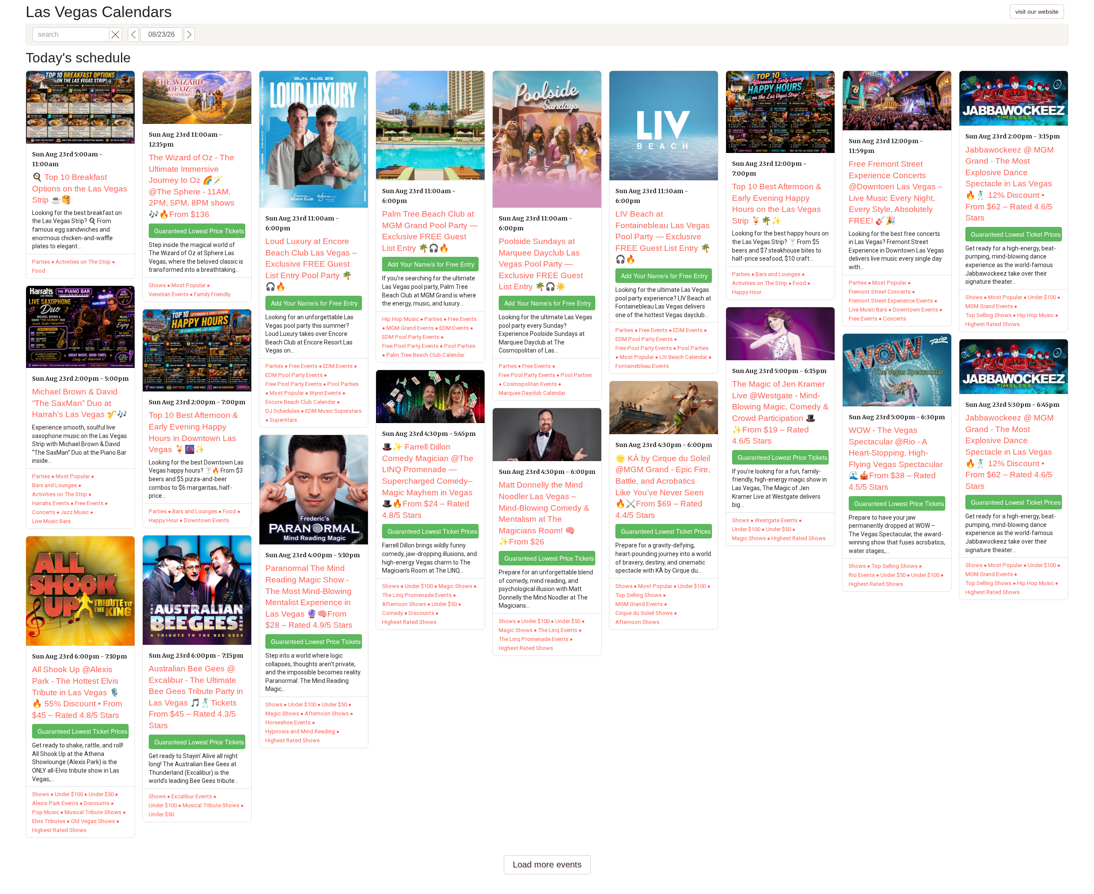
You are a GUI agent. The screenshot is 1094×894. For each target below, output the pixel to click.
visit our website (1037, 11)
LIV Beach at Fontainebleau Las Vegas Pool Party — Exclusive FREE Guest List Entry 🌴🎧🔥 (663, 236)
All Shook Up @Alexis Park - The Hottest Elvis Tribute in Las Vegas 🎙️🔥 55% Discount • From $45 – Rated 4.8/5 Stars (77, 692)
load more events (547, 864)
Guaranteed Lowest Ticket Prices (82, 731)
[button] (115, 34)
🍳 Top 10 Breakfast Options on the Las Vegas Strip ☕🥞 (79, 188)
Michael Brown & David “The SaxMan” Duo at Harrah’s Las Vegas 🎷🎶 (79, 403)
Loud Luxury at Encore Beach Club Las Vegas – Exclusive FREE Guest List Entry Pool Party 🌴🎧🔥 (311, 264)
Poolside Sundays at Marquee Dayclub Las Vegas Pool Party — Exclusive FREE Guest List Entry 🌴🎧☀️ (541, 264)
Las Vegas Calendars (99, 12)
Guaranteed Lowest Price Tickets (199, 230)
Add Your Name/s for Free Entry (314, 303)
